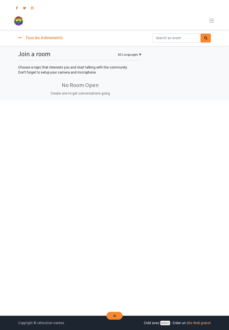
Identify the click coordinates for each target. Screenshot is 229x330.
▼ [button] (130, 54)
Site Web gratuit (199, 323)
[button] (114, 316)
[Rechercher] (206, 38)
